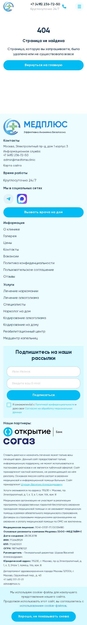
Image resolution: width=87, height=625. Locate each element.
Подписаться (44, 395)
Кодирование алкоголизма (24, 318)
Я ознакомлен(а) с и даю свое (44, 408)
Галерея (9, 236)
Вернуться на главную (44, 65)
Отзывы (9, 276)
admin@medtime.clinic (19, 159)
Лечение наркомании (20, 291)
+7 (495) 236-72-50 (16, 155)
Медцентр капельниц (20, 338)
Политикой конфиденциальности (54, 404)
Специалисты (14, 304)
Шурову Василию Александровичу (42, 484)
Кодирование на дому (21, 325)
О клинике (11, 229)
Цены (7, 243)
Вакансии (11, 256)
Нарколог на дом (17, 311)
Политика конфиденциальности (28, 263)
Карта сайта (12, 165)
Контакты (11, 249)
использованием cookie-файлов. (43, 605)
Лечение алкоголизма (21, 298)
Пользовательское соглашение (28, 270)
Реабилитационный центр (24, 331)
